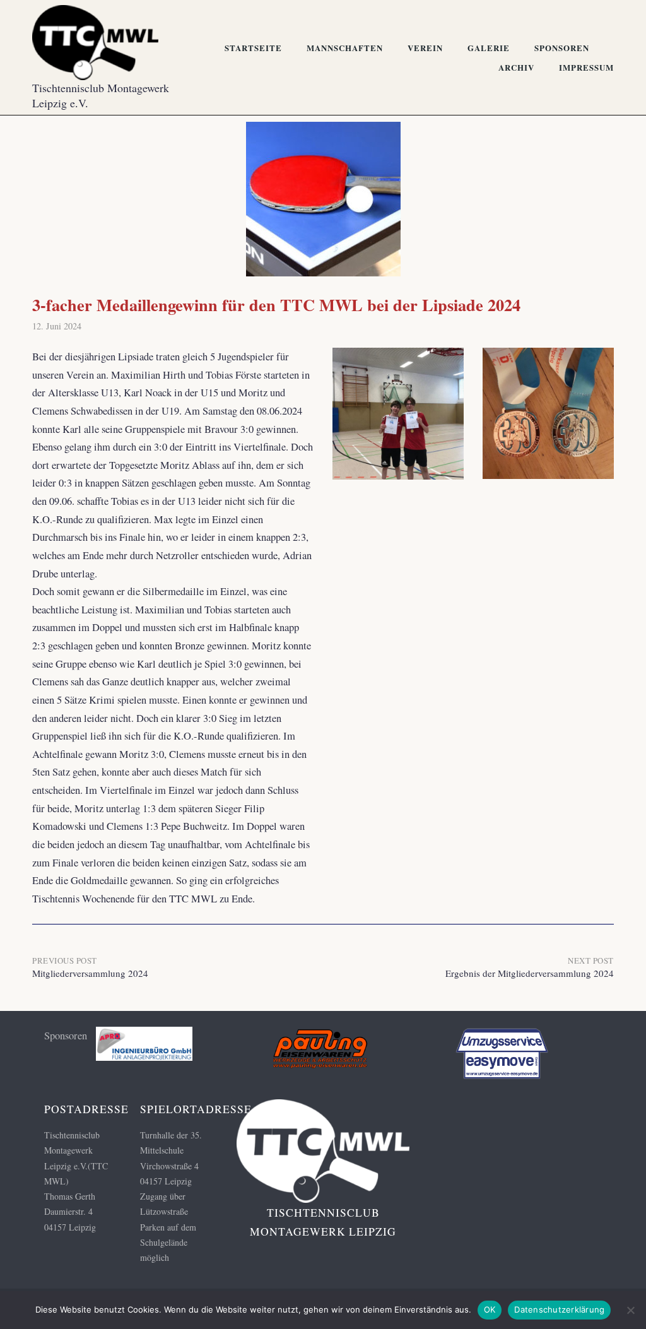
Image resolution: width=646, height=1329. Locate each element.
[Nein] (630, 1310)
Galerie (488, 48)
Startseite (253, 48)
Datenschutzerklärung (559, 1309)
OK (490, 1309)
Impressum (586, 67)
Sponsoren (561, 48)
